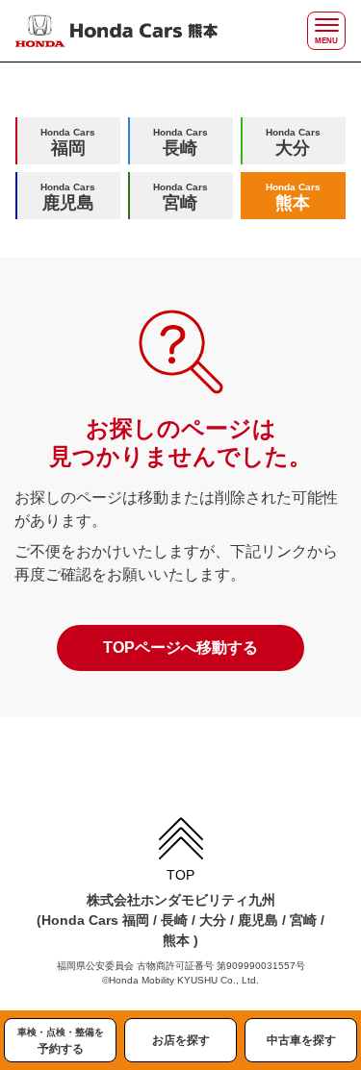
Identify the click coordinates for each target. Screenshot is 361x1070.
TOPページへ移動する (180, 647)
